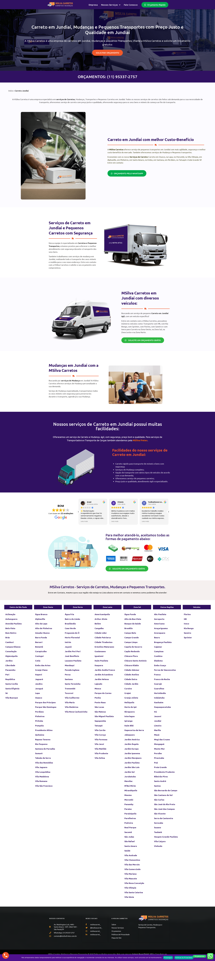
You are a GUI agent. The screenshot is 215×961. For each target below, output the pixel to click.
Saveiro (187, 633)
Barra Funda (41, 637)
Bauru (157, 637)
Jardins (9, 660)
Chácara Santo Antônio (135, 660)
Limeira (157, 725)
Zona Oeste (48, 607)
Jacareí (157, 716)
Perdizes (39, 711)
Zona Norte (78, 607)
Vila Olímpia (130, 887)
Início (10, 90)
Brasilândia (70, 623)
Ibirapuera (129, 711)
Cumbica (158, 656)
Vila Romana (41, 781)
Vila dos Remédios (44, 762)
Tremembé (70, 688)
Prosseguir (168, 957)
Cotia (37, 660)
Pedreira (128, 823)
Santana (69, 679)
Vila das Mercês (132, 864)
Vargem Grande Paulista (166, 836)
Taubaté (158, 832)
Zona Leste (107, 607)
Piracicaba (159, 758)
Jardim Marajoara (132, 758)
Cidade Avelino (131, 674)
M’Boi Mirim (130, 785)
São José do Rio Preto (164, 804)
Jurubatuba (130, 776)
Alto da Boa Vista (132, 619)
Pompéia (39, 725)
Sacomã (128, 832)
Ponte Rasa (100, 702)
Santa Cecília (11, 683)
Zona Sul (137, 607)
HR (185, 619)
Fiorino (187, 614)
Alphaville (40, 619)
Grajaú (127, 693)
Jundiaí (157, 721)
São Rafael (129, 841)
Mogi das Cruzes (162, 739)
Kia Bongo (189, 628)
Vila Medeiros (71, 707)
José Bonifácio (72, 656)
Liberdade (10, 665)
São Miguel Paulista (104, 716)
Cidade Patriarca (103, 637)
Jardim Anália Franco (105, 670)
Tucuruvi (69, 693)
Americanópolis (102, 614)
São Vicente (160, 813)
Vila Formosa (101, 739)
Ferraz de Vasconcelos (165, 670)
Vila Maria (70, 702)
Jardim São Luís (131, 767)
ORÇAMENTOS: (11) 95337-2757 (107, 76)
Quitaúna (39, 734)
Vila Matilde (100, 748)
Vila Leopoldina (42, 772)
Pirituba (39, 721)
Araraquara (159, 633)
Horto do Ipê (130, 707)
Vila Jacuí (99, 744)
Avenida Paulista (13, 623)
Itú (155, 711)
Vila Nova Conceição (134, 883)
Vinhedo (158, 846)
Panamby (128, 804)
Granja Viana (41, 670)
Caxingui (39, 656)
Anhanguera (11, 619)
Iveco (186, 623)
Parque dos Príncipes (45, 702)
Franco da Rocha (162, 679)
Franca (157, 674)
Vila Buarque (11, 697)
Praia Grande (160, 767)
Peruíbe (158, 753)
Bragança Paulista (163, 642)
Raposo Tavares (42, 739)
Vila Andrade (130, 855)
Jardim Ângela (131, 744)
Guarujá (158, 683)
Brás (7, 637)
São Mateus (100, 711)
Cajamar (158, 646)
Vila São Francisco (44, 785)
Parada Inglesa (72, 670)
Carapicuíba (41, 651)
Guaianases (100, 651)
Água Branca (41, 614)
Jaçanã (68, 646)
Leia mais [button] (84, 521)
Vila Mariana (130, 873)
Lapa (37, 693)
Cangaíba (99, 628)
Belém (98, 623)
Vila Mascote (130, 878)
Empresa (93, 4)
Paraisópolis (130, 813)
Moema (128, 795)
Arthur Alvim (101, 619)
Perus (68, 674)
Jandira (38, 683)
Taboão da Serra (43, 758)
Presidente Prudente (164, 772)
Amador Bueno (42, 633)
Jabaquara (129, 734)
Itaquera (99, 665)
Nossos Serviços (109, 4)
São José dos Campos (164, 809)
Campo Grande (131, 637)
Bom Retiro (10, 633)
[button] (168, 511)
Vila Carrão (100, 730)
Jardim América (132, 739)
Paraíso (128, 809)
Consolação (11, 651)
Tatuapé (99, 725)
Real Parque (130, 827)
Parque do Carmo (103, 693)
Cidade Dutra (130, 679)
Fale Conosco (131, 4)
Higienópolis (11, 656)
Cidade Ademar (131, 670)
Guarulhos (159, 688)
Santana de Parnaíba (45, 748)
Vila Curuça (100, 734)
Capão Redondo (132, 651)
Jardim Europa (131, 748)
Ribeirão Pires (161, 776)
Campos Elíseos (12, 646)
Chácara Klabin (131, 665)
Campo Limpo (131, 642)
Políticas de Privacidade (183, 957)
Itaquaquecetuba (162, 707)
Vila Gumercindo (132, 869)
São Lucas (99, 707)
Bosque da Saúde (132, 623)
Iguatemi (99, 656)
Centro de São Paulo (18, 607)
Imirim (68, 642)
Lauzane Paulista (73, 660)
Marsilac (128, 781)
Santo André (160, 781)
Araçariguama (161, 628)
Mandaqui (69, 665)
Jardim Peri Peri (73, 651)
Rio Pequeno (41, 744)
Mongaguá (159, 744)
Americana (159, 623)
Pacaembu (10, 670)
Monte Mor (159, 748)
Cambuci (9, 642)
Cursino (128, 688)
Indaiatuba (159, 697)
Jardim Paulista (132, 762)
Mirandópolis (130, 790)
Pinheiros (39, 716)
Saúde (127, 850)
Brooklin (128, 628)
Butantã (39, 646)
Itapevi (38, 674)
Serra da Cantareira (163, 818)
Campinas (158, 651)
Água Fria (69, 614)
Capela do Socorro (133, 646)
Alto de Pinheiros (43, 628)
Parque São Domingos (45, 707)
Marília (157, 730)
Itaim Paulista (101, 660)
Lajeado (98, 683)
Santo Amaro (130, 846)
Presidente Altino (44, 730)
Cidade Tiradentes (103, 642)
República (10, 679)
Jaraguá (39, 688)
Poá (156, 762)
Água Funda (130, 614)
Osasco (38, 697)
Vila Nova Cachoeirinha (76, 711)
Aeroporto (159, 619)
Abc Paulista (160, 614)
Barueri (38, 642)
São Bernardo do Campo (165, 790)
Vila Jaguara (41, 767)
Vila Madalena (42, 776)
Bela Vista (10, 628)
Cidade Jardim (131, 683)
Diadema (158, 660)
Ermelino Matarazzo (104, 646)
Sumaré (39, 753)
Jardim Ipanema (132, 753)
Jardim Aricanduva (104, 674)
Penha (98, 697)
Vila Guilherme (72, 697)
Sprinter (188, 637)
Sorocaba (158, 823)
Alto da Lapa (41, 623)
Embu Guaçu (160, 665)
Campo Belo (130, 633)
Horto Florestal (72, 637)
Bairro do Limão (72, 619)
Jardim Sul (129, 772)
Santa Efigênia (12, 688)
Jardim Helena (102, 679)
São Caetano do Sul (163, 795)
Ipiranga (128, 721)
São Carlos (159, 799)
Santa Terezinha (72, 683)
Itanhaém (158, 702)
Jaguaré (39, 679)
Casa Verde (70, 628)
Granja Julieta (131, 697)
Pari (7, 674)
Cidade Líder (101, 633)
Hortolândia (160, 693)
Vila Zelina (100, 758)
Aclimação (10, 614)
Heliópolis (129, 702)
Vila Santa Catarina (133, 892)
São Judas (129, 836)
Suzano (157, 827)
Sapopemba (100, 721)
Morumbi (128, 799)
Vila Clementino (132, 860)
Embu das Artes (42, 665)
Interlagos (129, 716)
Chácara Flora (131, 656)
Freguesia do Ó (72, 633)
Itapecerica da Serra (134, 730)
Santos (157, 785)
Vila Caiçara (160, 841)
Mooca (98, 688)
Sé (6, 693)
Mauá (156, 734)
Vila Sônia (129, 897)
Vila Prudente (101, 753)
